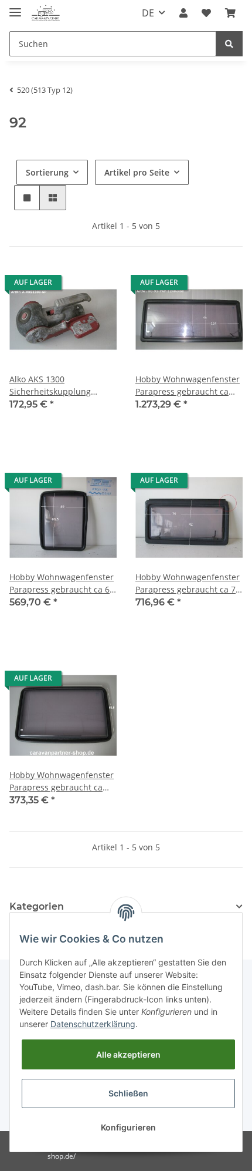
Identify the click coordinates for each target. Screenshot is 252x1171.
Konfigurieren (128, 1127)
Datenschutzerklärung (92, 1024)
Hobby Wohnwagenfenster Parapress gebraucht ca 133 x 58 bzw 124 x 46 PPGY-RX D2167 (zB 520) (187, 385)
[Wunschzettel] (206, 13)
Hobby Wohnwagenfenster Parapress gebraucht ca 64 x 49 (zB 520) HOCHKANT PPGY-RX (61, 583)
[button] (183, 13)
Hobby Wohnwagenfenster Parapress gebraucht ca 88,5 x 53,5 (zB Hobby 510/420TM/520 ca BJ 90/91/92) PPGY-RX (61, 781)
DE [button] (148, 12)
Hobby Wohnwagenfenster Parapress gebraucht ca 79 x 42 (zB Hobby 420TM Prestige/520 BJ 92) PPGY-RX (187, 583)
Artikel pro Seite (136, 172)
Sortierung (47, 172)
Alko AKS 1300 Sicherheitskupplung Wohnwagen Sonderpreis (58, 385)
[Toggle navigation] (15, 7)
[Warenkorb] (230, 13)
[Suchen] (229, 43)
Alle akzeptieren (128, 1054)
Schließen (128, 1093)
